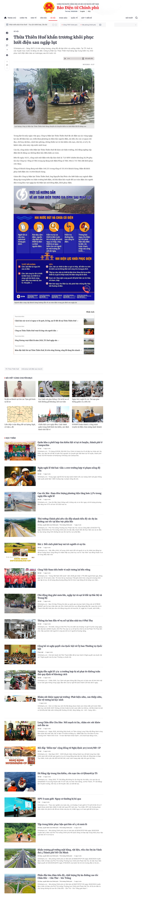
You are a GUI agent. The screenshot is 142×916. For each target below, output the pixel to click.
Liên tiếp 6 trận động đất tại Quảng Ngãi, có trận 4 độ (20, 425)
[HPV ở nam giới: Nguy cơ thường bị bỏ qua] (20, 807)
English (82, 11)
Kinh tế (33, 18)
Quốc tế (74, 18)
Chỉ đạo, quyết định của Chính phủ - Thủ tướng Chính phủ (55, 525)
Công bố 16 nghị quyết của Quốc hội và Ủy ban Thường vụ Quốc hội (70, 647)
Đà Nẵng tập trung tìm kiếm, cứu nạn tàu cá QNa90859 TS (67, 773)
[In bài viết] (7, 55)
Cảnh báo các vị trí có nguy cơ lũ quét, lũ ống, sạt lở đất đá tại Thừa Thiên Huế (45, 321)
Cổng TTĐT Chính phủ (70, 25)
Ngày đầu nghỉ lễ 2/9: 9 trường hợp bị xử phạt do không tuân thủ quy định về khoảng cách (69, 673)
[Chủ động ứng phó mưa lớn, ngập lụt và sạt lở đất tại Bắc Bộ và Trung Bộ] (20, 603)
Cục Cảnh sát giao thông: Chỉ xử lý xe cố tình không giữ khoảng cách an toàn (53, 400)
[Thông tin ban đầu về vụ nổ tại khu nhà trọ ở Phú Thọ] (20, 629)
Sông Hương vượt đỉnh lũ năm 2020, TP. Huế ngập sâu (36, 340)
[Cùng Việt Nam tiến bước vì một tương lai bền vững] (20, 578)
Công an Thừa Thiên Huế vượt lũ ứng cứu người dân (35, 330)
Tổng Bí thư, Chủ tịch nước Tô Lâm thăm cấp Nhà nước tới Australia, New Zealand (29, 25)
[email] (100, 24)
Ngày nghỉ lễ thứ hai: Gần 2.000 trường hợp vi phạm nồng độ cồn (69, 469)
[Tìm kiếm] (136, 18)
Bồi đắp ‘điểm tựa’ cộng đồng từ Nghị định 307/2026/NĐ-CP (69, 748)
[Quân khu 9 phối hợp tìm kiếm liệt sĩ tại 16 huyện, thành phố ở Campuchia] (20, 450)
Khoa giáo (63, 18)
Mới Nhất (129, 18)
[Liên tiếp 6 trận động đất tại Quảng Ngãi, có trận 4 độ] (20, 414)
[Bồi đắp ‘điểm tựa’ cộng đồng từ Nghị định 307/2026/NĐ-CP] (20, 756)
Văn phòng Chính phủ (89, 25)
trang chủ (11, 18)
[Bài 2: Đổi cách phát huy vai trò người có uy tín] (20, 552)
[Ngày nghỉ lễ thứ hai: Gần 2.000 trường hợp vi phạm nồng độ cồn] (20, 476)
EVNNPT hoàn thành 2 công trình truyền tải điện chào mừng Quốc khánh (87, 425)
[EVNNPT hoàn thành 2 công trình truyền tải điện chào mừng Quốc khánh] (87, 414)
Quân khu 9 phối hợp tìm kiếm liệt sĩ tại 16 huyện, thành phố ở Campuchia (70, 443)
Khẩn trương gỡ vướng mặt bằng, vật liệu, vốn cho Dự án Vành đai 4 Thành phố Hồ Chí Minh (70, 851)
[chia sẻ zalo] (7, 39)
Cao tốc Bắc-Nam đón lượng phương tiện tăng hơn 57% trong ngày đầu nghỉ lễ (69, 494)
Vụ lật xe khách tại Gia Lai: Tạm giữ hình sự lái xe (19, 400)
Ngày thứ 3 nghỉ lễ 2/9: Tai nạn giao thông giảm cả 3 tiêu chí (85, 400)
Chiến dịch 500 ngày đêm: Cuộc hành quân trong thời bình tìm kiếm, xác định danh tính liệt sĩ (53, 426)
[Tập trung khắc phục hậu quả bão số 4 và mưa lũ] (20, 832)
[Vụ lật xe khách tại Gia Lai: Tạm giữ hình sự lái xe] (20, 389)
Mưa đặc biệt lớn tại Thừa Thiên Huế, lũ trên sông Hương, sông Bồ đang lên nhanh (47, 350)
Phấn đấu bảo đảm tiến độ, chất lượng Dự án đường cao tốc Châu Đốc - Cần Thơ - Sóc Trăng (68, 876)
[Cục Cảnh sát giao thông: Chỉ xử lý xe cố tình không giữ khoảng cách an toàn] (53, 389)
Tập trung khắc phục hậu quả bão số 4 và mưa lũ (62, 824)
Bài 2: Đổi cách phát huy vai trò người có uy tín (61, 544)
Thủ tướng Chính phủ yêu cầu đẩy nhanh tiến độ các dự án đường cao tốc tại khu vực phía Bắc (67, 520)
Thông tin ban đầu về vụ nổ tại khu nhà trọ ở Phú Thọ (65, 620)
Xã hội (52, 18)
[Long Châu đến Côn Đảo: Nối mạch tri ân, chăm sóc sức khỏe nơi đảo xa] (20, 731)
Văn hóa (43, 18)
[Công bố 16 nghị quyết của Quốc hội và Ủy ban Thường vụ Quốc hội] (20, 654)
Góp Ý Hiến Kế (86, 18)
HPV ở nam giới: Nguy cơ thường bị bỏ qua (59, 799)
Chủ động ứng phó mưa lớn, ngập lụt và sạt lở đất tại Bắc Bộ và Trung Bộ (70, 596)
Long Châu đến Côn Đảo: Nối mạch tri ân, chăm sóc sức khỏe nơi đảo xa (69, 724)
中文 (89, 11)
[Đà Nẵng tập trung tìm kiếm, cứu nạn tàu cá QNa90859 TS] (20, 781)
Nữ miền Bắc (89, 58)
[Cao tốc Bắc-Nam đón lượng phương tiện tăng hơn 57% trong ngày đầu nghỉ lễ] (20, 501)
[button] (53, 25)
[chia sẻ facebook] (7, 33)
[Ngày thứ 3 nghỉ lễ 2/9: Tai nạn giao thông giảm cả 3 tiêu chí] (87, 389)
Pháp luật (41, 652)
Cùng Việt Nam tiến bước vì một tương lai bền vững (64, 569)
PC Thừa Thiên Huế (12, 369)
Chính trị (23, 18)
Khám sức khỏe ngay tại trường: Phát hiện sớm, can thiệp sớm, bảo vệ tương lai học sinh (70, 698)
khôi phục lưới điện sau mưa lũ (32, 369)
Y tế (39, 802)
